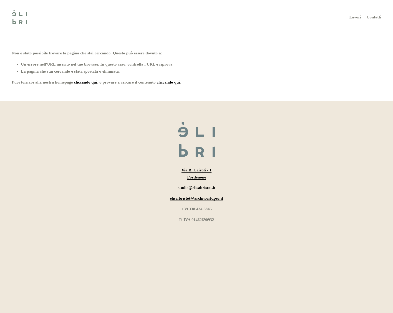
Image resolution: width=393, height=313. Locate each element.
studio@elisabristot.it (196, 187)
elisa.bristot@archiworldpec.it (196, 198)
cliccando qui (85, 82)
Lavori (355, 17)
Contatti (374, 17)
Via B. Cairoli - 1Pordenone (196, 173)
